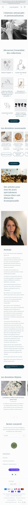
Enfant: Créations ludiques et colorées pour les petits (20, 114)
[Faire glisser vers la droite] (17, 159)
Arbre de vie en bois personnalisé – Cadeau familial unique (18, 144)
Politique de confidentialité (9, 497)
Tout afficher (14, 121)
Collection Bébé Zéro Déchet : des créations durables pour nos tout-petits (7, 94)
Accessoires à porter (7, 113)
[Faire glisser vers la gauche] (10, 159)
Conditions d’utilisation (20, 497)
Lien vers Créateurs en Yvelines (11, 366)
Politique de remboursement (9, 464)
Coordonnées (19, 500)
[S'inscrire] (23, 435)
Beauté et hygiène (6, 72)
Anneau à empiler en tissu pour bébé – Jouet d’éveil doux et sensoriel (6, 144)
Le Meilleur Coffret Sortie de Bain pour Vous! (13, 398)
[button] (2, 7)
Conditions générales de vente (11, 502)
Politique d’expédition (11, 500)
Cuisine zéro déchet (20, 72)
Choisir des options (18, 154)
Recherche (5, 457)
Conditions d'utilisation (8, 460)
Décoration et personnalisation (20, 92)
